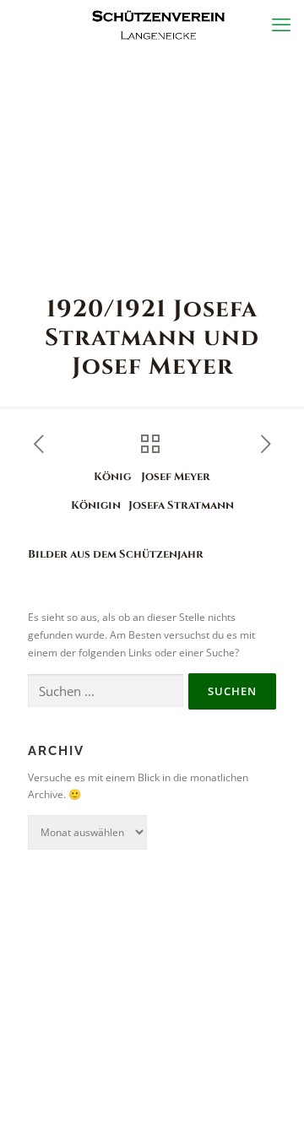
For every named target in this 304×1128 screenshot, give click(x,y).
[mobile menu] (281, 25)
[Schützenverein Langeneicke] (158, 25)
